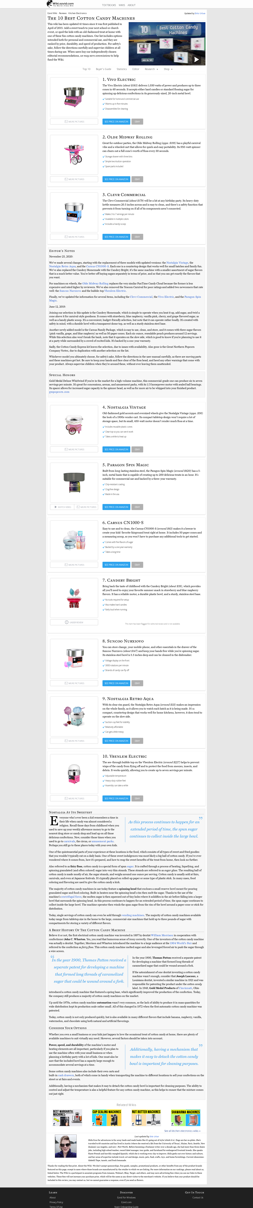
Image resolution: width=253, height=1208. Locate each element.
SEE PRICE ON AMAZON (116, 121)
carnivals (69, 841)
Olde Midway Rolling (95, 283)
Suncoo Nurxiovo (71, 290)
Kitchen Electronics (78, 13)
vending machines (133, 915)
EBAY (137, 121)
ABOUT (132, 5)
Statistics (122, 69)
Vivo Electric (166, 296)
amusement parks (103, 841)
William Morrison (162, 935)
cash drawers (66, 1075)
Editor (136, 69)
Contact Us (198, 1197)
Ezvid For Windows (126, 1197)
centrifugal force (71, 896)
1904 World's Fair (181, 943)
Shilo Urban (154, 1136)
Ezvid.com (126, 1202)
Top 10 (86, 69)
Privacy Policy (56, 1202)
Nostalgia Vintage (177, 262)
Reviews (63, 13)
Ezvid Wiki (52, 13)
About (53, 1197)
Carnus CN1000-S (97, 266)
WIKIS (122, 5)
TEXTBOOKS (109, 5)
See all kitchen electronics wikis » (182, 1130)
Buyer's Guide (103, 69)
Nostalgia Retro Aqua (62, 266)
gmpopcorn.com (59, 391)
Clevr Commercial (141, 296)
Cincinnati (185, 988)
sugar (130, 866)
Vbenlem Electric (115, 290)
